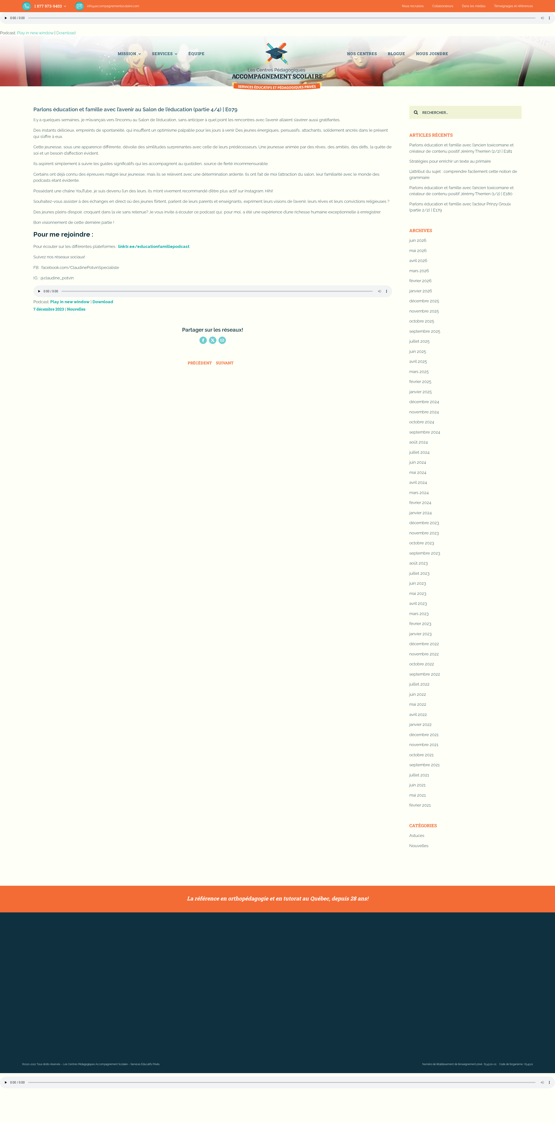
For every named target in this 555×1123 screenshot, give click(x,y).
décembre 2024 (424, 401)
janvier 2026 (420, 290)
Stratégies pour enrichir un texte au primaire (450, 161)
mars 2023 (419, 613)
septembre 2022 (424, 674)
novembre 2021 (423, 744)
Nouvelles (76, 309)
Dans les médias (473, 6)
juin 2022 (417, 694)
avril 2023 (418, 603)
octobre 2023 (421, 542)
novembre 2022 (424, 654)
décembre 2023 (424, 522)
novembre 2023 (424, 532)
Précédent (200, 362)
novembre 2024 (424, 411)
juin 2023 (417, 583)
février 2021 (420, 805)
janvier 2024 (420, 512)
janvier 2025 (420, 391)
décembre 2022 (424, 643)
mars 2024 (419, 492)
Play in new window (35, 32)
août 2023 (418, 563)
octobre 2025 (421, 321)
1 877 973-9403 (48, 6)
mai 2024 (417, 472)
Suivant (224, 362)
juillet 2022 (419, 684)
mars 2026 (419, 270)
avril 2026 (418, 260)
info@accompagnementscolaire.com (113, 6)
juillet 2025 (419, 341)
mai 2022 (417, 704)
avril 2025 (418, 361)
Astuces (416, 835)
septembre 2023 (424, 553)
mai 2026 (417, 250)
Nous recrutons (413, 6)
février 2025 (420, 381)
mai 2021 (417, 795)
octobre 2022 (421, 663)
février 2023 (420, 623)
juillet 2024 (419, 452)
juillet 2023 (419, 573)
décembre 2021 (424, 734)
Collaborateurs (442, 6)
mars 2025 (419, 371)
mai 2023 (417, 593)
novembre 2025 (424, 311)
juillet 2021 (419, 775)
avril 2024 (418, 482)
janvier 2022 (420, 724)
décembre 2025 (424, 300)
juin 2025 (417, 351)
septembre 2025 (424, 331)
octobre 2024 (421, 421)
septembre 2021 (424, 764)
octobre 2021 (421, 754)
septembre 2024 (424, 432)
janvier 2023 (420, 633)
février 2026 (420, 280)
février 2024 (420, 502)
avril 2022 (418, 714)
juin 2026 (417, 240)
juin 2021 (417, 784)
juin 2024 (417, 462)
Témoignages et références (513, 6)
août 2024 (418, 442)
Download (66, 32)
